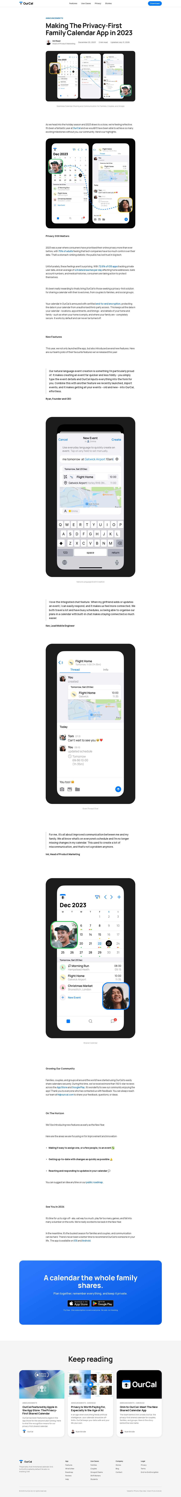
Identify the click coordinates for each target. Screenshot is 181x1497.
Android (158, 1491)
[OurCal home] (26, 3)
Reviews (68, 1476)
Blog (117, 1468)
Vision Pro (150, 1491)
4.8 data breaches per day (88, 269)
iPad (140, 1491)
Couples (93, 1468)
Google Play (78, 1087)
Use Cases (86, 3)
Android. (86, 1240)
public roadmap (94, 1182)
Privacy (98, 3)
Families (93, 1465)
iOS (75, 1240)
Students (94, 1479)
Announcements (54, 18)
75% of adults (65, 251)
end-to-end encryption (108, 303)
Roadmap (69, 1472)
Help (67, 1479)
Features (73, 3)
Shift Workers (95, 1476)
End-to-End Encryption (149, 1472)
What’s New (69, 1468)
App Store (62, 1087)
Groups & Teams (96, 1472)
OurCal (77, 128)
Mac (144, 1491)
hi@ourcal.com (66, 1094)
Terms (143, 1468)
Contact (119, 1472)
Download (155, 3)
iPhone (136, 1491)
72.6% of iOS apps (108, 266)
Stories (108, 3)
